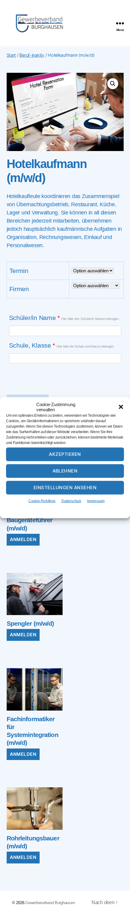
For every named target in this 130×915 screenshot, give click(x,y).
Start (11, 55)
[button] (121, 407)
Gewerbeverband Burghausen (50, 902)
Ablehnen (65, 471)
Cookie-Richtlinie (41, 501)
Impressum (96, 501)
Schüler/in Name (64, 317)
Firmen (19, 288)
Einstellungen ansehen (65, 487)
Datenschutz (71, 501)
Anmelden (23, 539)
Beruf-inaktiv (31, 55)
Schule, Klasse (61, 345)
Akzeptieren (65, 454)
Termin (18, 270)
